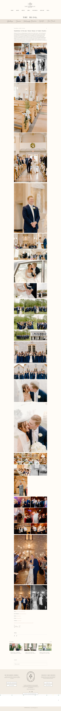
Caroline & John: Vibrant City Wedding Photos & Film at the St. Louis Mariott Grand (30, 653)
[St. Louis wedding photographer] (44, 647)
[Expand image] (18, 48)
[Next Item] (58, 700)
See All (50, 641)
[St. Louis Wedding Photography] (30, 647)
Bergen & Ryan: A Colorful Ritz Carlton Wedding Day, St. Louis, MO (16, 653)
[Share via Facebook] (14, 635)
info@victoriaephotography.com (31, 689)
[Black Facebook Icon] (29, 691)
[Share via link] (16, 635)
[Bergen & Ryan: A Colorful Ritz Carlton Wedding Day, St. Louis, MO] (16, 647)
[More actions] (46, 28)
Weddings (15, 632)
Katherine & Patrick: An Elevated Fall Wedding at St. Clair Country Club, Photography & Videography (45, 653)
